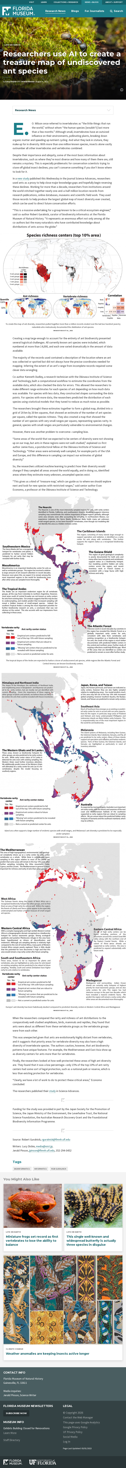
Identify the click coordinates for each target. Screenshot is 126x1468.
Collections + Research (66, 2)
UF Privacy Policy (72, 1432)
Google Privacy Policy (75, 1427)
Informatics (40, 1168)
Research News (55, 11)
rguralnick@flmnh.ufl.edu (56, 1139)
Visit (31, 2)
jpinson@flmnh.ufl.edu (42, 1150)
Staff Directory (11, 1440)
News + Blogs (91, 2)
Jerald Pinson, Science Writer (19, 1395)
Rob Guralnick (58, 1168)
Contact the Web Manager (78, 1417)
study (52, 1091)
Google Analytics (90, 1422)
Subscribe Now (16, 1413)
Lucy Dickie (11, 81)
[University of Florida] (46, 1462)
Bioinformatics (22, 1168)
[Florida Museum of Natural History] (16, 1462)
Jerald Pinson (27, 81)
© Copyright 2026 (73, 1412)
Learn (44, 2)
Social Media (70, 1436)
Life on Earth (12, 45)
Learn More (9, 1433)
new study (23, 178)
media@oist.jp (44, 1146)
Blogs (75, 11)
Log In (66, 1441)
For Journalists (94, 11)
